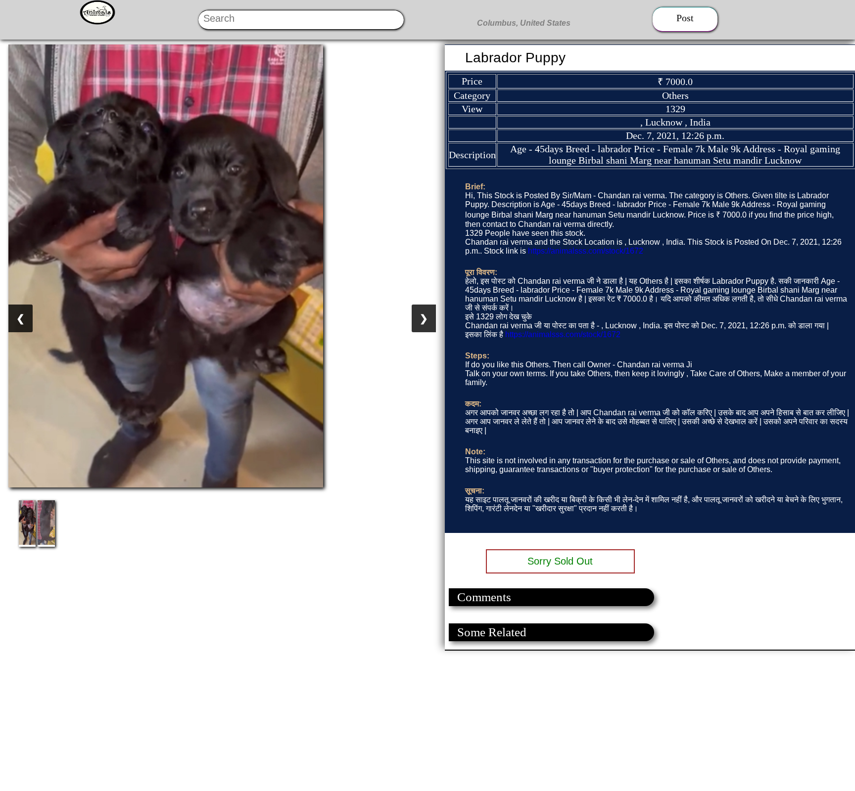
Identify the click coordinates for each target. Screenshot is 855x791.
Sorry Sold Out (560, 561)
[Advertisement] (297, 720)
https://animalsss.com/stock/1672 (585, 251)
